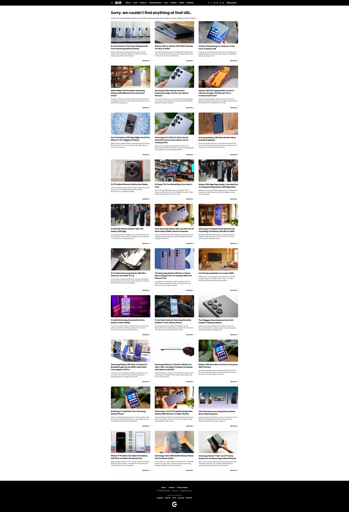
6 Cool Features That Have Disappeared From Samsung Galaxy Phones (129, 47)
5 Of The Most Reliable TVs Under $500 (216, 273)
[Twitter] (211, 2)
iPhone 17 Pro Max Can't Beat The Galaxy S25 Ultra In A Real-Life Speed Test (129, 457)
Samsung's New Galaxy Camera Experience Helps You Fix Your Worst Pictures (171, 93)
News (128, 3)
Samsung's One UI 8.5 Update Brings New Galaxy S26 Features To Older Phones (174, 412)
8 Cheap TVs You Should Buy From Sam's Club (173, 185)
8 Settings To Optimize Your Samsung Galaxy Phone (128, 412)
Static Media (166, 491)
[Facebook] (208, 2)
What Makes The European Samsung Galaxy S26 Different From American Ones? (128, 93)
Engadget (160, 498)
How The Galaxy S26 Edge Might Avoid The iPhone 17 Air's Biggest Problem (130, 138)
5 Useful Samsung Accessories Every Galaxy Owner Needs (128, 321)
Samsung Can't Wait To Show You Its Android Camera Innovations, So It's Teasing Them (171, 140)
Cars (166, 3)
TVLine (174, 498)
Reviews (190, 3)
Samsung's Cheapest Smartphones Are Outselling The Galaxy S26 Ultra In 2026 (217, 230)
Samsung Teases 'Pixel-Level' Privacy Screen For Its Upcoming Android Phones (217, 457)
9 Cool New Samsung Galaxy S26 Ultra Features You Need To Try (128, 274)
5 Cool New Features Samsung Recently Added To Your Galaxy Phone (173, 321)
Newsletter (233, 3)
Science (143, 3)
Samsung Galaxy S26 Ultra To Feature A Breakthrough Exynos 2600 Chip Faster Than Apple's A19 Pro (129, 367)
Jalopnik (167, 498)
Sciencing (181, 498)
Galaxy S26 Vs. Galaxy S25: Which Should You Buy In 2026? (174, 47)
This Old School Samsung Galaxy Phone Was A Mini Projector (217, 412)
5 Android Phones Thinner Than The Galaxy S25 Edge (127, 230)
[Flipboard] (217, 2)
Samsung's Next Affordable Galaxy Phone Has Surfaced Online (174, 457)
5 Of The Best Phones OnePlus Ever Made (129, 184)
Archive (171, 487)
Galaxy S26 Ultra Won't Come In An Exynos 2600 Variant (218, 365)
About (163, 487)
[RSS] (223, 2)
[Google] (220, 2)
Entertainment (155, 3)
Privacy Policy (182, 487)
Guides (174, 3)
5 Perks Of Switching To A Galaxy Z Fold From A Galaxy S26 (216, 47)
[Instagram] (214, 2)
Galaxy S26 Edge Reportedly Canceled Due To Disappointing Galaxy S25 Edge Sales (218, 185)
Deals (181, 3)
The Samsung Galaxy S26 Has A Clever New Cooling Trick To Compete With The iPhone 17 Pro (173, 275)
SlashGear (189, 498)
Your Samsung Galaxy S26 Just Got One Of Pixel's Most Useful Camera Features (174, 230)
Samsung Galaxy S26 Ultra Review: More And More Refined (217, 138)
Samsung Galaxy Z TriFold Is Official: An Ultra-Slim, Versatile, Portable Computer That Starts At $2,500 (174, 367)
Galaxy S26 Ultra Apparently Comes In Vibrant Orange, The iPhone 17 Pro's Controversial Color (216, 93)
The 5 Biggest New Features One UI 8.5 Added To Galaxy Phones (216, 321)
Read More (145, 61)
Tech (135, 3)
